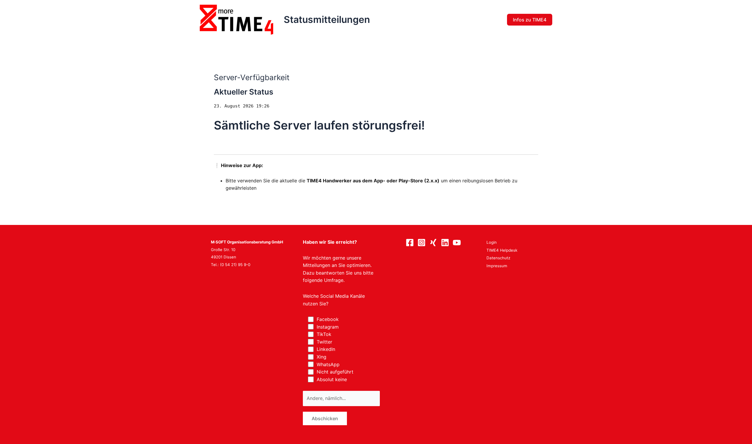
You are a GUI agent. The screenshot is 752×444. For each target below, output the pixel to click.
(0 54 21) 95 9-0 (235, 264)
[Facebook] (410, 242)
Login (491, 242)
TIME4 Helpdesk (501, 250)
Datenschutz (498, 257)
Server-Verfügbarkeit (251, 77)
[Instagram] (421, 242)
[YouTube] (457, 242)
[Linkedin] (445, 242)
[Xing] (433, 242)
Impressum (496, 265)
